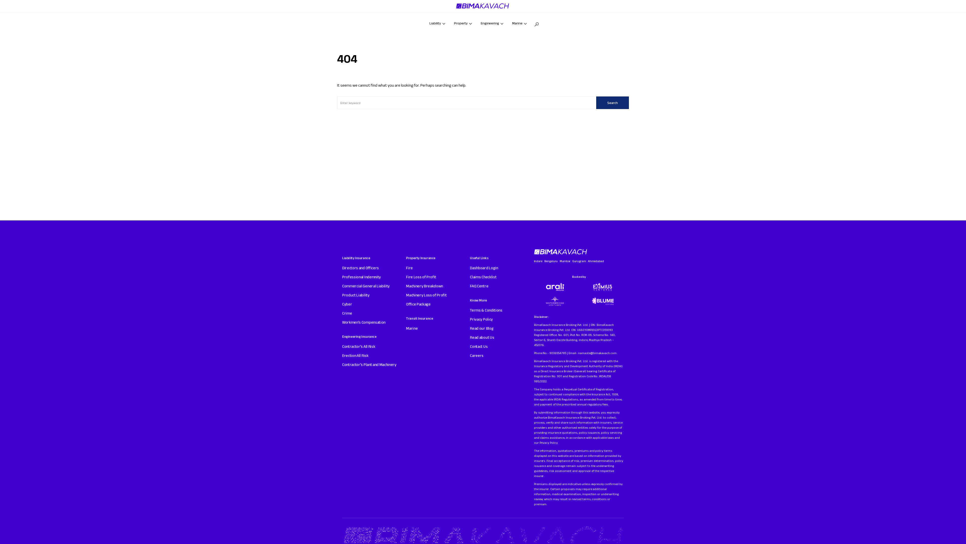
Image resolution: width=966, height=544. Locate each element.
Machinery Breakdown (424, 286)
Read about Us (482, 337)
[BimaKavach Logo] (561, 252)
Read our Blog (481, 328)
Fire (409, 268)
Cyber (347, 304)
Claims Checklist (483, 277)
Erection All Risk (355, 355)
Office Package (418, 304)
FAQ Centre (479, 286)
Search (612, 103)
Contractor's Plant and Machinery (369, 364)
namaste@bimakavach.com (597, 353)
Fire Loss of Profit (421, 277)
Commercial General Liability (366, 286)
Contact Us (479, 346)
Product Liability (356, 295)
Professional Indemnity (361, 277)
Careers (477, 355)
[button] (537, 24)
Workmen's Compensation (363, 322)
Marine (412, 328)
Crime (347, 313)
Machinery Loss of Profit (426, 295)
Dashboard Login (484, 268)
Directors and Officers (360, 268)
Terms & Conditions (486, 310)
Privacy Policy (481, 319)
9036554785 (557, 353)
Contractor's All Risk (358, 346)
